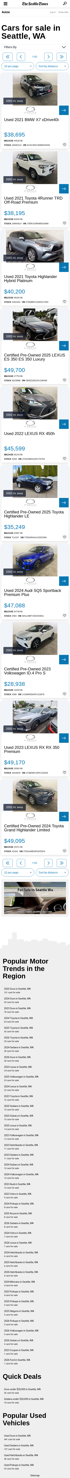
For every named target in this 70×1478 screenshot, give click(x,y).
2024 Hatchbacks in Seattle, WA (21, 1254)
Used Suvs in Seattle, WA (17, 1437)
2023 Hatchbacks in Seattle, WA (21, 1147)
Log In (53, 12)
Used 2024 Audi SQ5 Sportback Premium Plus (32, 593)
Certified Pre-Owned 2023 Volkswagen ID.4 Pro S (27, 671)
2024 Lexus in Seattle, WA (18, 1088)
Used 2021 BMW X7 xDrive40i (31, 120)
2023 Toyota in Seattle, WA (18, 1098)
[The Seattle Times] (35, 4)
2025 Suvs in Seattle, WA (17, 990)
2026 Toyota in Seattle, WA (18, 1039)
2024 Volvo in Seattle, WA (17, 1235)
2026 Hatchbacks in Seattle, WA (21, 1274)
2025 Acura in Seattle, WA (18, 1215)
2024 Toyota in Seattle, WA (18, 1020)
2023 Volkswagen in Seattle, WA (21, 1137)
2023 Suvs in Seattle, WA (17, 1010)
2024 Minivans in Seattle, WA (19, 1283)
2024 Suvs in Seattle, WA (17, 1000)
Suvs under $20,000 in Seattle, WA (22, 1391)
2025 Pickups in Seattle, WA (19, 1303)
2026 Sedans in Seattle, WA (19, 1225)
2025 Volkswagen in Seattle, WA (21, 1078)
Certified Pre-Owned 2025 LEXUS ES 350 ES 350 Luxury (34, 357)
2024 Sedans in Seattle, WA (19, 1049)
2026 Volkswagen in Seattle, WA (21, 1332)
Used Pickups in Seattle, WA (19, 1467)
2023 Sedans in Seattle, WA (19, 1157)
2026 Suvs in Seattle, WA (17, 1059)
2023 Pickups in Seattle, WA (19, 1293)
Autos (6, 12)
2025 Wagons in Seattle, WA (19, 1313)
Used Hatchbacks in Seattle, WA (21, 1457)
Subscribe (63, 12)
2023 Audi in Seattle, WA (17, 1186)
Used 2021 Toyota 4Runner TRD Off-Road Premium (33, 200)
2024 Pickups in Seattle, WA (19, 1205)
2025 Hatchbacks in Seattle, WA (21, 1264)
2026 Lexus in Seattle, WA (18, 1244)
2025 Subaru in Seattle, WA (18, 1117)
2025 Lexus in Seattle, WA (18, 1127)
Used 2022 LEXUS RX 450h (29, 434)
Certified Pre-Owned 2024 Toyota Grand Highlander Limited (34, 828)
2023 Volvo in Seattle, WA (17, 1196)
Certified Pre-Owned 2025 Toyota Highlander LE (34, 514)
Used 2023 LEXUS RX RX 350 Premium (31, 749)
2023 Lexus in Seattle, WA (18, 1069)
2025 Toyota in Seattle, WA (18, 1030)
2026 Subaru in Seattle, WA (18, 1342)
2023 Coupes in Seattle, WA (19, 1352)
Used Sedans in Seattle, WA (19, 1447)
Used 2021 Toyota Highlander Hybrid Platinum (30, 279)
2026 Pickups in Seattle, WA (19, 1323)
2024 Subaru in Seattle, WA (18, 1166)
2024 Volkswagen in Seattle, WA (21, 1176)
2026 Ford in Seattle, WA (17, 1362)
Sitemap (35, 1475)
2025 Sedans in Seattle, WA (19, 1108)
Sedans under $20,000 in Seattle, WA (24, 1401)
